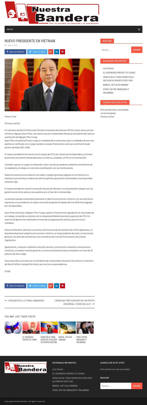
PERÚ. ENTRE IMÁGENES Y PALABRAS (82, 339)
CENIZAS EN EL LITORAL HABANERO (26, 300)
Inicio (10, 29)
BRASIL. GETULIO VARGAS (115, 84)
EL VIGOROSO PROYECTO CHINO (119, 72)
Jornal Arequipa (108, 113)
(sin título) (108, 68)
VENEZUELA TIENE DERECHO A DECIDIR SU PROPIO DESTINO (49, 339)
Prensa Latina (107, 116)
